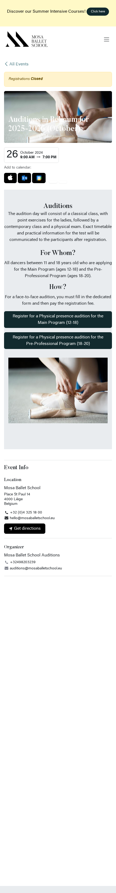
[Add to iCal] (10, 178)
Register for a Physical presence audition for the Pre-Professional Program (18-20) (58, 340)
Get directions (27, 528)
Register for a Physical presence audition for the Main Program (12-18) (58, 319)
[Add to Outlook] (24, 178)
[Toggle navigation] (106, 39)
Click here (98, 11)
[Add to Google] (38, 178)
